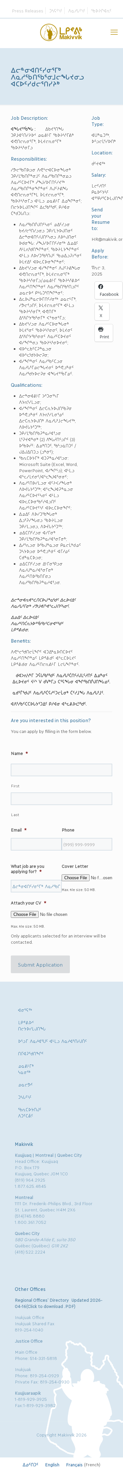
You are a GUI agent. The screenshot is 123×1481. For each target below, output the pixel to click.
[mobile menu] (114, 31)
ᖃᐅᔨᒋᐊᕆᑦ (101, 10)
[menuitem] (30, 1464)
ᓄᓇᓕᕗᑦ (25, 1084)
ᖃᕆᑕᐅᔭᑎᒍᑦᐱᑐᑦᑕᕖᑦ (29, 1112)
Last (15, 814)
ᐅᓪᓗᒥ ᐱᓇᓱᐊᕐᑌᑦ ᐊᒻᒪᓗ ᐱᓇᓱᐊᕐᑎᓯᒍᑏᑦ (52, 1041)
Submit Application (40, 964)
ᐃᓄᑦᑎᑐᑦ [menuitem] (30, 1464)
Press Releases (27, 10)
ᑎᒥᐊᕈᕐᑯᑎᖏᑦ (31, 1053)
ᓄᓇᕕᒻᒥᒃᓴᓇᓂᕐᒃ (26, 1069)
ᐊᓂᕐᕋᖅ (25, 1009)
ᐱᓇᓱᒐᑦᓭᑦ (76, 10)
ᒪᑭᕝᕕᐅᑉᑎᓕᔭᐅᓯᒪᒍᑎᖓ (32, 1025)
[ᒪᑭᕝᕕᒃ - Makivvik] (61, 31)
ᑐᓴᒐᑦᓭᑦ (24, 1096)
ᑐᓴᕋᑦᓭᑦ (55, 10)
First (15, 786)
